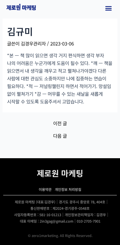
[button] (108, 8)
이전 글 (60, 123)
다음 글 (60, 136)
